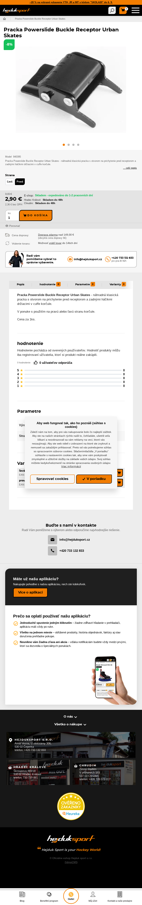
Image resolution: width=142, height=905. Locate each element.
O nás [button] (68, 716)
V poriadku (96, 479)
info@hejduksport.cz (74, 539)
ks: (9, 213)
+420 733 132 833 (71, 550)
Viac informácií (71, 466)
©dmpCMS (71, 862)
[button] (63, 145)
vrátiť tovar (55, 243)
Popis (20, 284)
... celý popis (130, 168)
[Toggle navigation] (112, 10)
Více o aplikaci (30, 592)
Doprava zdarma (48, 234)
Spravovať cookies (52, 479)
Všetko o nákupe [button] (68, 724)
